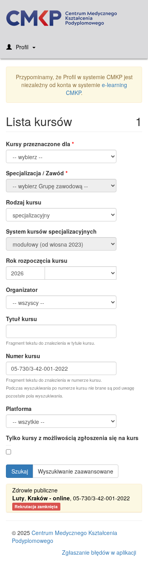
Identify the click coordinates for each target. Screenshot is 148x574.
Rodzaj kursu (23, 202)
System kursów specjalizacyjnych (51, 231)
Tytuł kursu (21, 319)
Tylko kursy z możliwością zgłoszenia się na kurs (72, 438)
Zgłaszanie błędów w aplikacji (99, 552)
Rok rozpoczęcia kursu (36, 260)
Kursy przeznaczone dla (38, 144)
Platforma (19, 408)
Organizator (21, 290)
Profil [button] (22, 47)
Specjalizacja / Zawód (35, 173)
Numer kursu (23, 356)
